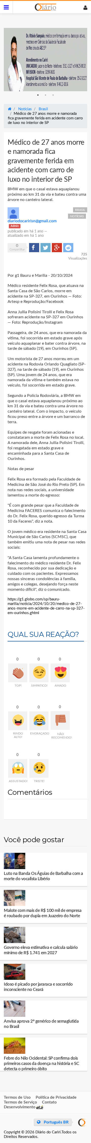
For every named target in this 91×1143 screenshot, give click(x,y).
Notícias (77, 216)
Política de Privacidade (56, 1097)
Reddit (68, 247)
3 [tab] (53, 95)
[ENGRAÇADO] (39, 720)
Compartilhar (34, 247)
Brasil (80, 209)
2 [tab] (45, 95)
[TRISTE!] (39, 768)
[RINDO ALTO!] (17, 720)
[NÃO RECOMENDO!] (60, 720)
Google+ (57, 247)
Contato (49, 1102)
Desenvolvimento (20, 1107)
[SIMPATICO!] (39, 672)
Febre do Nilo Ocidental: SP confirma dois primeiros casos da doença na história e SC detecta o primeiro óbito (41, 1063)
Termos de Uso (17, 1097)
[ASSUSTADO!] (17, 768)
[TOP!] (17, 672)
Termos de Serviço (20, 1102)
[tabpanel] (45, 59)
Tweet (45, 247)
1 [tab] (37, 95)
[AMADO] (60, 672)
